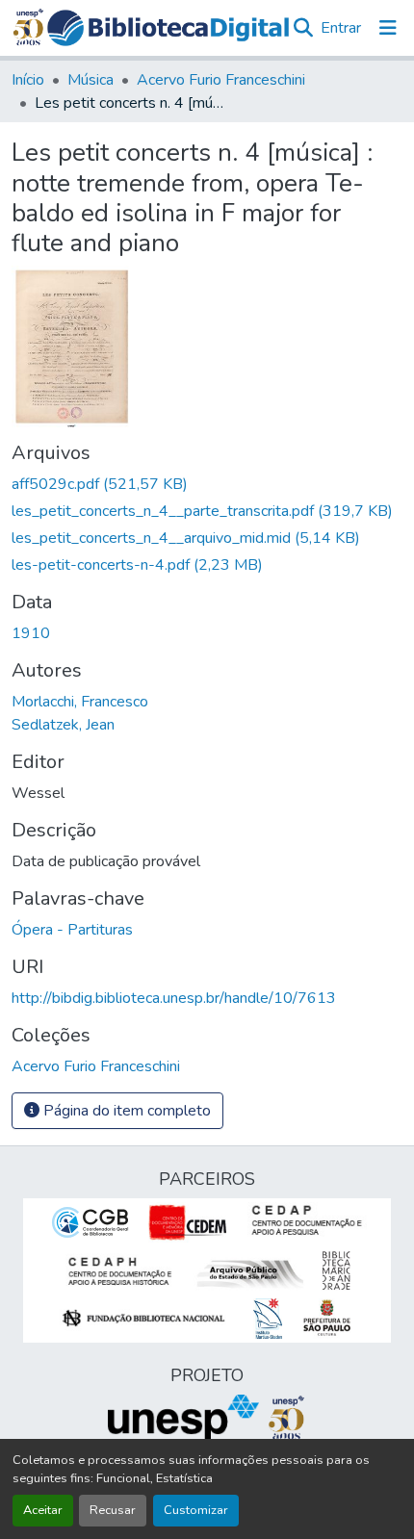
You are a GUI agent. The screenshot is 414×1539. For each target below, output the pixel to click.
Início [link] (28, 79)
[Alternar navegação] (388, 28)
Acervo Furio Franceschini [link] (221, 79)
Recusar (113, 1510)
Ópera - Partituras (72, 929)
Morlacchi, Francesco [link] (80, 701)
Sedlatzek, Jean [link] (63, 724)
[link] (207, 484)
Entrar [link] (341, 27)
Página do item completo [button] (125, 1110)
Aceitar (43, 1510)
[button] (168, 28)
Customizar (196, 1510)
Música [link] (90, 79)
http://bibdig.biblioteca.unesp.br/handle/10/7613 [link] (174, 998)
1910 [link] (31, 633)
